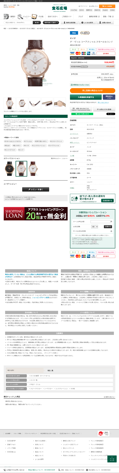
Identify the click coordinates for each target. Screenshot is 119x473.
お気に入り (94, 6)
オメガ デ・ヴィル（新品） (95, 125)
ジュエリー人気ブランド (70, 444)
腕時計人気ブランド (69, 441)
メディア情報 (11, 448)
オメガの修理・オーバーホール (40, 376)
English (105, 10)
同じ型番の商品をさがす (92, 90)
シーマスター (48, 388)
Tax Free (84, 66)
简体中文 (97, 10)
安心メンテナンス (68, 448)
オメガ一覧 (33, 380)
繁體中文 (89, 10)
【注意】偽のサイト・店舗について (69, 433)
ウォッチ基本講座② (97, 444)
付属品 (72, 188)
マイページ (83, 6)
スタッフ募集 (17, 433)
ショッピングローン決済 (40, 297)
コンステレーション (61, 388)
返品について (39, 452)
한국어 (81, 10)
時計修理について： (95, 470)
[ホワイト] (33, 169)
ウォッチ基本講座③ (97, 448)
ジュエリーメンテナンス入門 (100, 459)
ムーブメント (74, 133)
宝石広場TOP (11, 441)
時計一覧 (50, 370)
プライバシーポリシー (31, 433)
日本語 (112, 10)
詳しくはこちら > (103, 102)
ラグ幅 (72, 155)
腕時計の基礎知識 (96, 452)
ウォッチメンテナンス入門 (99, 455)
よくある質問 (39, 459)
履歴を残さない (110, 397)
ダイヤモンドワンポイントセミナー (74, 452)
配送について (39, 448)
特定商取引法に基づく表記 (48, 433)
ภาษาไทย (74, 10)
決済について (39, 444)
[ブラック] (9, 169)
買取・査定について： (68, 470)
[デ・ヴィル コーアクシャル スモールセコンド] (9, 103)
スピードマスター (36, 388)
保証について (39, 455)
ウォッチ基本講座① (97, 441)
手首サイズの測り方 (69, 455)
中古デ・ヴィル (35, 384)
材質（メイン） (75, 142)
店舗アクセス (11, 444)
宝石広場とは (11, 452)
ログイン (23, 199)
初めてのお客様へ (40, 441)
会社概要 (7, 433)
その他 (73, 388)
